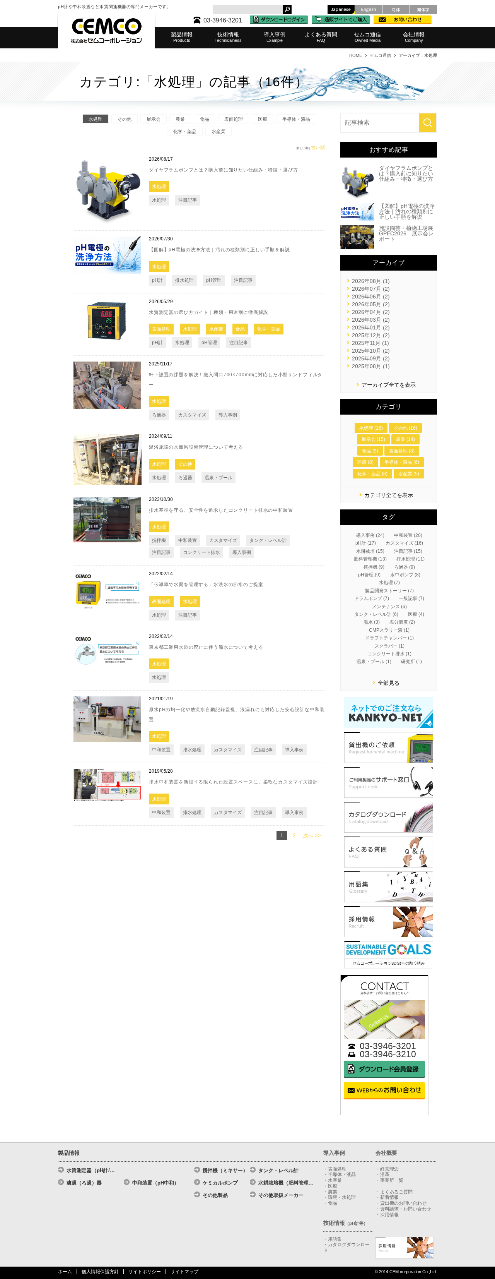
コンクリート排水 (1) (389, 654)
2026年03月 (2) (371, 319)
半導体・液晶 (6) (401, 462)
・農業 (330, 1192)
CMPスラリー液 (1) (389, 630)
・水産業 (332, 1180)
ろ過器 (159, 415)
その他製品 (215, 1195)
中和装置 (187, 540)
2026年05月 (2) (371, 304)
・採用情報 (387, 1214)
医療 (262, 119)
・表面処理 (334, 1169)
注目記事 (187, 200)
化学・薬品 (184, 131)
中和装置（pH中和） (155, 1183)
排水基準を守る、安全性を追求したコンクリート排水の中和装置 (221, 510)
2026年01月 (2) (371, 327)
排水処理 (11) (410, 559)
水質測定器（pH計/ (91, 1170)
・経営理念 (387, 1169)
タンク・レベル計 (268, 540)
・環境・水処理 (339, 1197)
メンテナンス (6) (389, 606)
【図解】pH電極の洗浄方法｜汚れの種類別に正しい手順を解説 (219, 249)
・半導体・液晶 (339, 1174)
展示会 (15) (373, 439)
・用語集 (332, 1239)
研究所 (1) (411, 661)
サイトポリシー (144, 1271)
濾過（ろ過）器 (84, 1183)
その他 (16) (405, 428)
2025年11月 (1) (370, 343)
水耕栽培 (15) (370, 551)
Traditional (423, 9)
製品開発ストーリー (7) (389, 590)
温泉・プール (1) (374, 661)
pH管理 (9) (369, 575)
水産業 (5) (408, 474)
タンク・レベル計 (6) (376, 614)
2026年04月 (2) (371, 312)
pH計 (157, 280)
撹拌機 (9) (374, 567)
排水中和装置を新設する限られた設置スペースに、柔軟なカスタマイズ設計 (233, 782)
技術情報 (228, 37)
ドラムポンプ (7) (371, 598)
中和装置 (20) (408, 535)
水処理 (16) (371, 428)
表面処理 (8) (402, 451)
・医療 (330, 1186)
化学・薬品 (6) (372, 474)
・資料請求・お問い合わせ (403, 1209)
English (368, 9)
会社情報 (414, 37)
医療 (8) (365, 462)
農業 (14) (405, 439)
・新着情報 (387, 1197)
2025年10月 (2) (371, 350)
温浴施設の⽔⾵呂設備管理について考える (196, 447)
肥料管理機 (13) (370, 559)
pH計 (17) (365, 543)
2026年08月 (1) (371, 281)
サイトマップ (184, 1271)
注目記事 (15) (408, 551)
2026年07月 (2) (371, 288)
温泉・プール (218, 477)
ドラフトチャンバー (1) (389, 638)
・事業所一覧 (389, 1180)
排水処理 (184, 280)
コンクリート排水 (201, 552)
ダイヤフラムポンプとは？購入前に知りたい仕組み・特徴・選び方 (223, 170)
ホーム (65, 1271)
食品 (204, 119)
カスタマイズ (192, 415)
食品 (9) (370, 451)
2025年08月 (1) (371, 366)
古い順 (318, 147)
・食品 (330, 1203)
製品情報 (182, 37)
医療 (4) (416, 614)
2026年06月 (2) (371, 296)
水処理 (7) (389, 582)
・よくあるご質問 (394, 1192)
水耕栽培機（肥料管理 (286, 1183)
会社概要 (386, 1153)
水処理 (95, 119)
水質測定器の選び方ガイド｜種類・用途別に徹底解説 (208, 312)
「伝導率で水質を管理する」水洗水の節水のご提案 (206, 584)
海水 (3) (372, 622)
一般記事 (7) (411, 598)
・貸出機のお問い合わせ (401, 1203)
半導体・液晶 (296, 119)
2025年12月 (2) (371, 335)
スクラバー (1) (389, 646)
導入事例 (274, 37)
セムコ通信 (367, 37)
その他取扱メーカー (281, 1195)
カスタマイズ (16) (404, 543)
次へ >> (312, 835)
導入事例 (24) (370, 535)
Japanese (341, 9)
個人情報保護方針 (100, 1271)
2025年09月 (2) (371, 358)
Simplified (396, 9)
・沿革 (382, 1174)
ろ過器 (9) (404, 567)
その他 (124, 119)
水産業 (218, 131)
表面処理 (233, 119)
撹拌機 (159, 540)
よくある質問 (321, 37)
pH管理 (214, 280)
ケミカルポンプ (220, 1183)
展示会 (153, 119)
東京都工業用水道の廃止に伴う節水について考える (206, 647)
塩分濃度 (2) (402, 622)
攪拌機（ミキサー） (225, 1170)
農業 (180, 119)
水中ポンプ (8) (405, 575)
